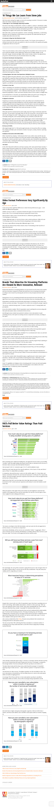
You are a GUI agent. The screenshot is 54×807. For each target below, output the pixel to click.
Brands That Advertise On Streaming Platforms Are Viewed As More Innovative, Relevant (22, 770)
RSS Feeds (30, 792)
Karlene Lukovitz (7, 205)
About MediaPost (11, 792)
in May (20, 619)
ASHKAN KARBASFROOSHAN (9, 184)
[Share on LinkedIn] (7, 161)
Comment (5, 177)
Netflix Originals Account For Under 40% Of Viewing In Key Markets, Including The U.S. (22, 775)
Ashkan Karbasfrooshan (9, 18)
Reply (3, 174)
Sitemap (34, 792)
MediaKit (17, 792)
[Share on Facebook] (3, 161)
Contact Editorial (24, 792)
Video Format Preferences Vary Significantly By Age (14, 768)
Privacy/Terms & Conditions (13, 793)
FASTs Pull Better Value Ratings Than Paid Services (14, 773)
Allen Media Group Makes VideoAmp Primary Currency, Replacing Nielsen (19, 777)
